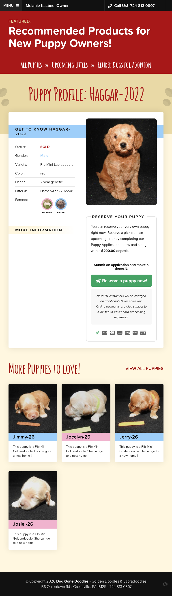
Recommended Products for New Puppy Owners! (79, 36)
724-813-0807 (134, 5)
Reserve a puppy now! (124, 280)
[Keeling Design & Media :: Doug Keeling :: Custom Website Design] (165, 584)
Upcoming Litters (70, 64)
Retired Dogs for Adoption (125, 64)
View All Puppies (144, 368)
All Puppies (31, 64)
